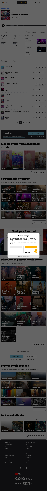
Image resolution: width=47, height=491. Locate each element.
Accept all (16, 246)
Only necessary (31, 246)
